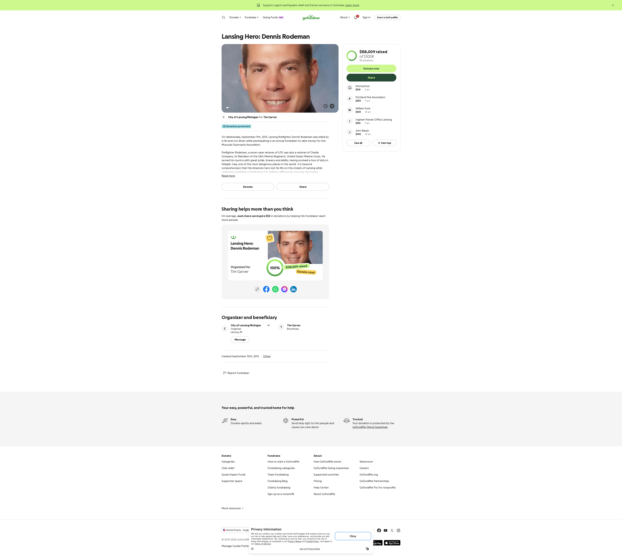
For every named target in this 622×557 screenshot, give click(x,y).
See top (386, 142)
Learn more (352, 5)
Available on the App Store (392, 542)
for (252, 117)
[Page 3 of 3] (232, 107)
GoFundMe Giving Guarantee (370, 427)
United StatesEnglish (238, 530)
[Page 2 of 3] (230, 107)
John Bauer (362, 130)
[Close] (613, 5)
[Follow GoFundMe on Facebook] (379, 530)
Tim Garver (294, 325)
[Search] (223, 17)
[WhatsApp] (275, 289)
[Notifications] (355, 17)
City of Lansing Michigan (246, 325)
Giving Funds (273, 17)
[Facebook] (266, 289)
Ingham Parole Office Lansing (374, 119)
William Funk (363, 108)
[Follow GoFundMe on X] (392, 530)
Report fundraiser (238, 372)
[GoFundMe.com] (311, 17)
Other (267, 356)
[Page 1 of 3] (227, 107)
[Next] (332, 106)
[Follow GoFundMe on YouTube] (385, 530)
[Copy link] (257, 289)
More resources (231, 508)
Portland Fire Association (370, 97)
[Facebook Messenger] (284, 289)
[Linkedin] (293, 289)
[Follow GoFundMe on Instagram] (398, 530)
